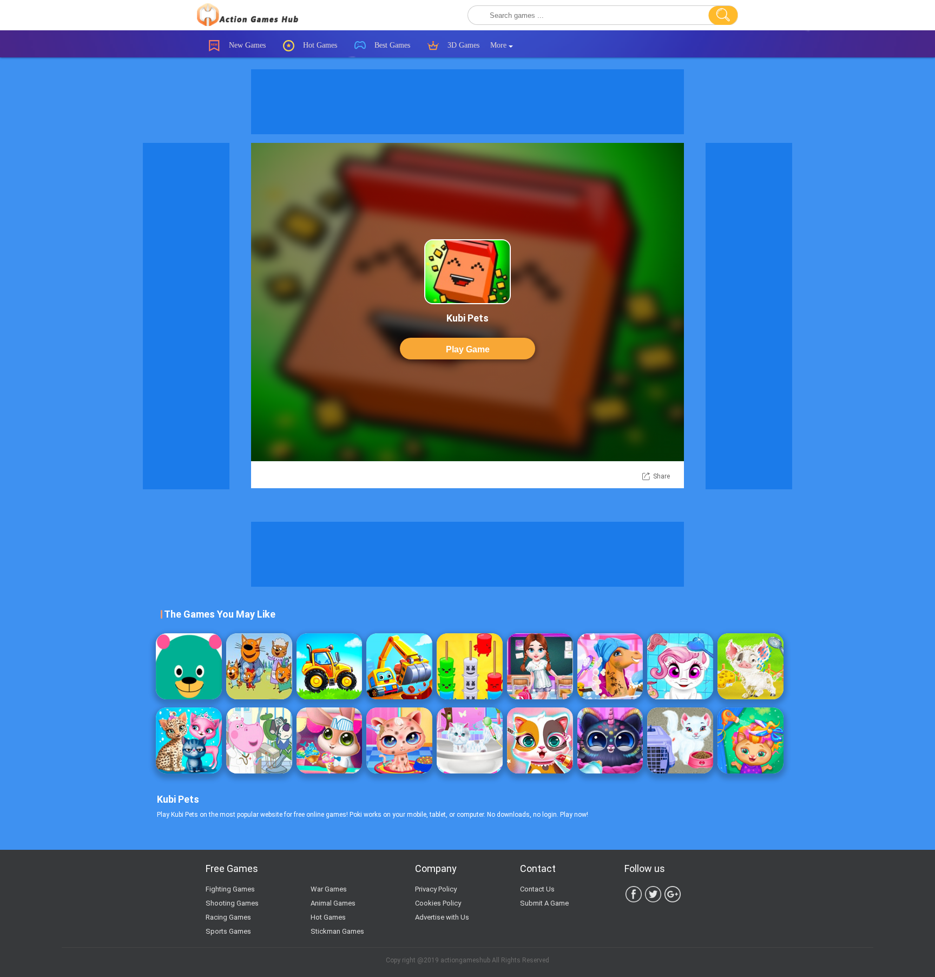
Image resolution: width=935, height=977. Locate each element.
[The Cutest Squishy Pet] (610, 740)
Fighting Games (230, 889)
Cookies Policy (438, 903)
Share (661, 476)
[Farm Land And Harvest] (330, 666)
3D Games (462, 45)
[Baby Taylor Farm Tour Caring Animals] (750, 666)
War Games (329, 889)
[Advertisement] (467, 101)
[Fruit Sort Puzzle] (470, 666)
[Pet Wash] (680, 666)
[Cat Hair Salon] (189, 740)
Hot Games (319, 45)
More (499, 45)
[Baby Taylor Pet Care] (680, 740)
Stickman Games (337, 931)
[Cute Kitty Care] (399, 740)
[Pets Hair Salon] (750, 740)
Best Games (391, 45)
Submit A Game (544, 903)
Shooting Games (232, 903)
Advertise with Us (442, 917)
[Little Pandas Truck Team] (399, 666)
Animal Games (333, 903)
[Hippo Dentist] (259, 740)
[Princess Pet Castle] (540, 740)
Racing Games (228, 917)
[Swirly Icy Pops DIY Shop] (330, 740)
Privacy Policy (436, 889)
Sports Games (228, 931)
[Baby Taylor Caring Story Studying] (540, 666)
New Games (246, 45)
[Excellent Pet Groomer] (470, 740)
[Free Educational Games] (189, 666)
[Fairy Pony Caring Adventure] (610, 666)
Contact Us (537, 889)
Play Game (468, 349)
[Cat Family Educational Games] (259, 666)
